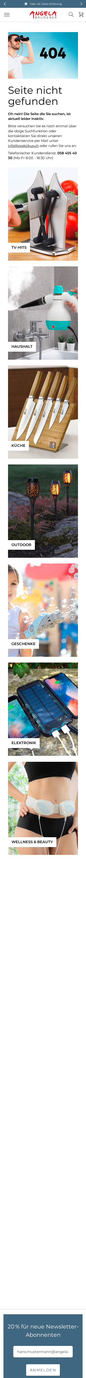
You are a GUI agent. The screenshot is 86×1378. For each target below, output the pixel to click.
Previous (5, 4)
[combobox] (74, 18)
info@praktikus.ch (23, 146)
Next (81, 4)
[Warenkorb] (80, 14)
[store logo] (43, 15)
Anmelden (43, 1370)
